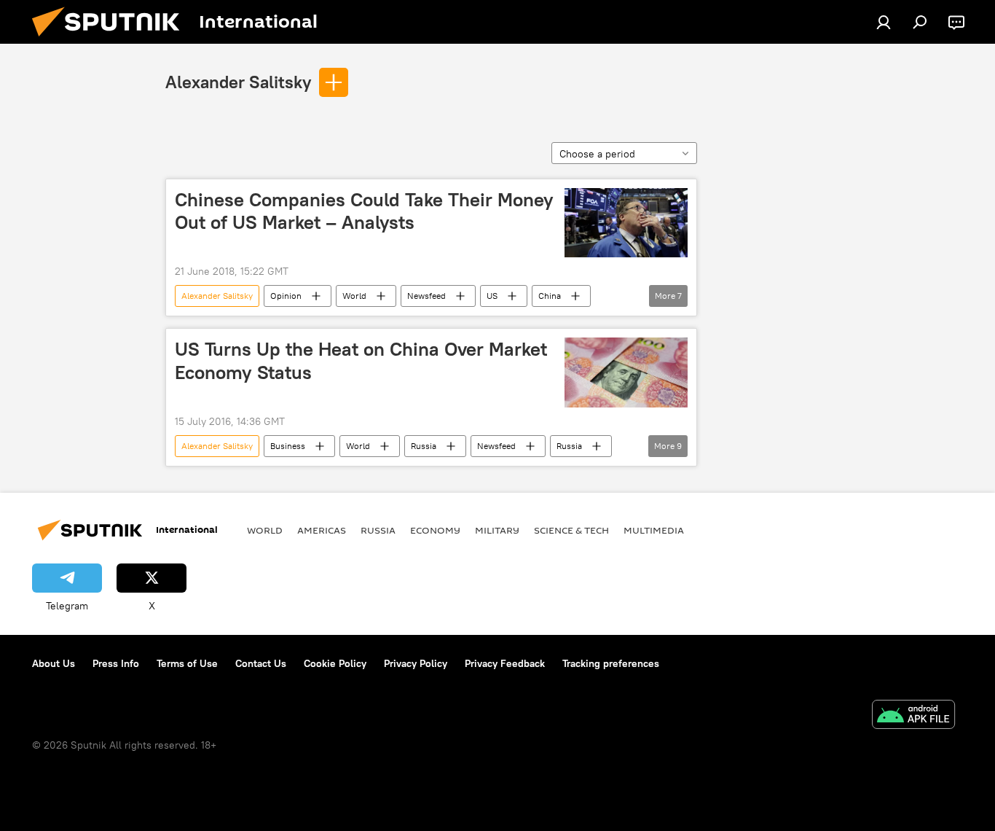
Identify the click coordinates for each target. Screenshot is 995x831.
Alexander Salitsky (238, 82)
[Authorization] (883, 21)
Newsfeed (426, 295)
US (492, 295)
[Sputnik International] (111, 40)
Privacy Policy (415, 663)
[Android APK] (913, 716)
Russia (423, 445)
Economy (435, 530)
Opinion (286, 295)
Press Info (116, 663)
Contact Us (260, 663)
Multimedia (654, 530)
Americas (321, 530)
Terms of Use (187, 663)
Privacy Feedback (505, 663)
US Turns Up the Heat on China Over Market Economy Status (361, 360)
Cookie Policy (335, 663)
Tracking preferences (610, 663)
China (549, 295)
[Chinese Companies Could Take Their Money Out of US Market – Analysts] (626, 222)
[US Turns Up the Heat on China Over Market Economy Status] (626, 372)
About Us (53, 663)
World (354, 295)
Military (497, 530)
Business (287, 445)
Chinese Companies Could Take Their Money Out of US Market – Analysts (364, 211)
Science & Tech (571, 530)
